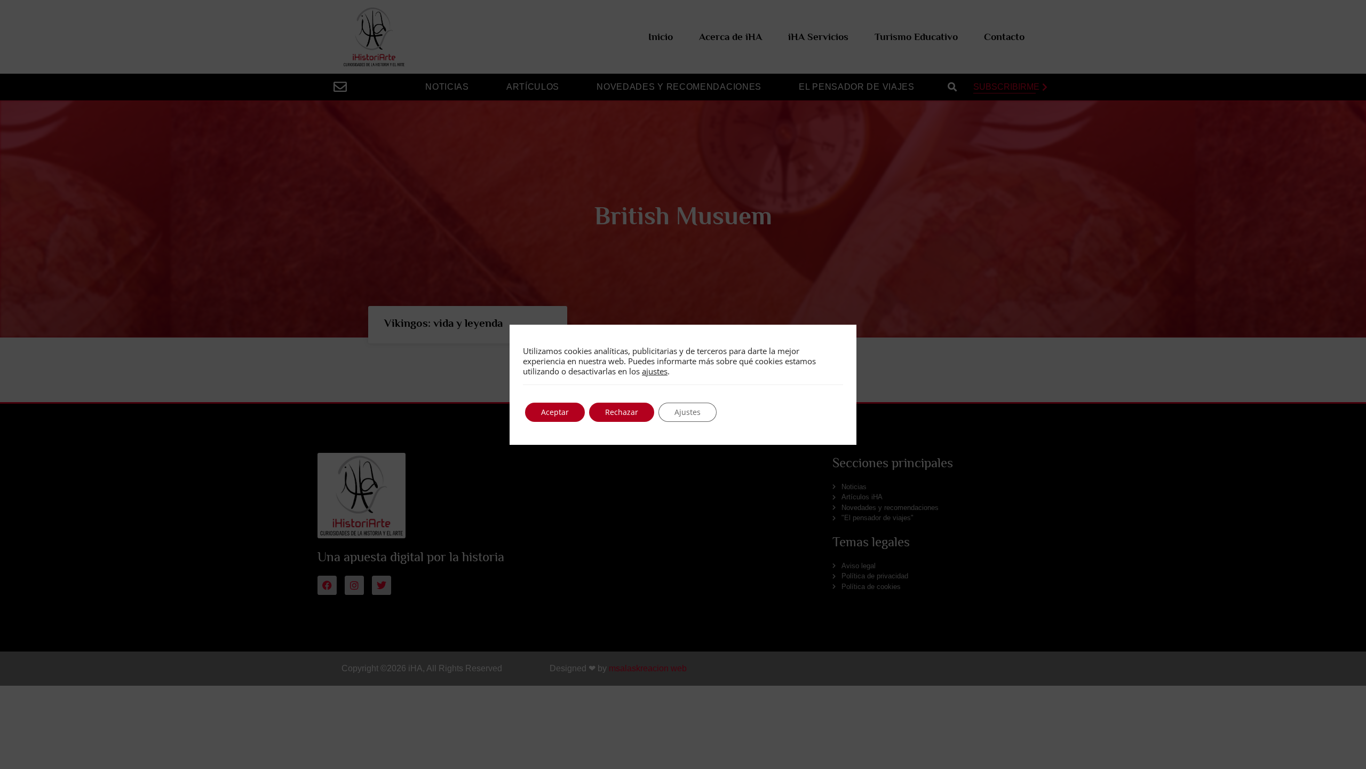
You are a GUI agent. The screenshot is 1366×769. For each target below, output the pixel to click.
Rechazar (621, 412)
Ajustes (687, 412)
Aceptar (555, 412)
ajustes (655, 371)
